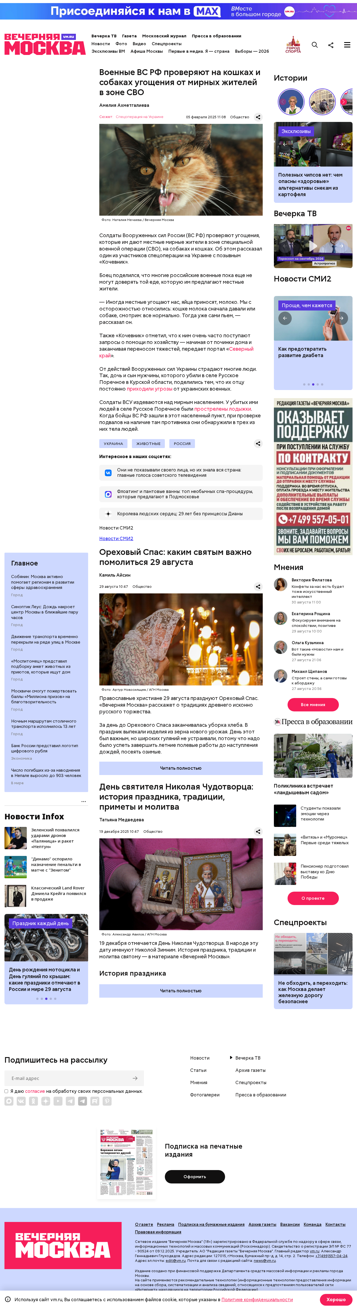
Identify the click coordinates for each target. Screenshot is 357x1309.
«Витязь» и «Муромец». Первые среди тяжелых (325, 840)
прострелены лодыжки (222, 408)
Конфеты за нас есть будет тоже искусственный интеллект (318, 591)
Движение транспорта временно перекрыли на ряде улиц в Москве (45, 639)
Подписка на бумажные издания (211, 1224)
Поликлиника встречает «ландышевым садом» (303, 789)
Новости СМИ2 (116, 539)
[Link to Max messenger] (8, 1101)
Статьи (198, 1070)
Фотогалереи (204, 1095)
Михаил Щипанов (309, 671)
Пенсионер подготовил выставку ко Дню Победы (325, 872)
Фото (121, 44)
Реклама (165, 1224)
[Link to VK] (21, 1101)
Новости (100, 44)
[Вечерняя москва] (63, 1245)
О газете (144, 1224)
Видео (139, 44)
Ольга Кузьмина (308, 643)
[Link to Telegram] (70, 1101)
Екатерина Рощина (311, 614)
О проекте (313, 898)
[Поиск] (315, 45)
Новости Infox (34, 816)
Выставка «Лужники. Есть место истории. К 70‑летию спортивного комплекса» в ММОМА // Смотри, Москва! (322, 102)
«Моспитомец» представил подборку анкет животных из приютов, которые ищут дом (41, 666)
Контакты (335, 1224)
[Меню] (347, 45)
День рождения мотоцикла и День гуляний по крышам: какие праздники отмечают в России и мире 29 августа (44, 979)
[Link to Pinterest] (107, 1101)
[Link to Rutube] (94, 1101)
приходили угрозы (149, 388)
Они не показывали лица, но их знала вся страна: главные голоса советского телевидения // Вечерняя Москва (291, 102)
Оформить (195, 1177)
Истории (290, 78)
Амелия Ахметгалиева (124, 105)
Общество (239, 117)
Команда (313, 1224)
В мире (17, 783)
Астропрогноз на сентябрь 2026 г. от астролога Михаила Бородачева (313, 246)
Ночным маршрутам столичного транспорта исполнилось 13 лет (43, 724)
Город (17, 595)
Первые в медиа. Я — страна (199, 51)
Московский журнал (164, 36)
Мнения (288, 567)
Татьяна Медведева (121, 820)
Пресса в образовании (216, 36)
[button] (15, 937)
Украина (113, 443)
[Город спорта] (293, 44)
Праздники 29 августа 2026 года (46, 937)
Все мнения (313, 705)
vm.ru (314, 1251)
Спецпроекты (167, 44)
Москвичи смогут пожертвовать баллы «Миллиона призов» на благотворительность (44, 696)
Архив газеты (250, 1070)
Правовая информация (158, 1232)
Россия (182, 443)
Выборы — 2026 (252, 51)
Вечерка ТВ (104, 36)
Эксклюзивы (296, 131)
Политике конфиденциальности (257, 1300)
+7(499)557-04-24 (331, 1255)
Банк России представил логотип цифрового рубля (44, 748)
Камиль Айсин (115, 575)
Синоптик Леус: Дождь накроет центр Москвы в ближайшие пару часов (44, 612)
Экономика (21, 758)
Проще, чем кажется (307, 305)
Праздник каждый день (40, 923)
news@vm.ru (265, 1260)
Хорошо (336, 1300)
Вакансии (290, 1224)
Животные (148, 443)
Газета (129, 36)
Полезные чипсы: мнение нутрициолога (313, 144)
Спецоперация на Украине (139, 117)
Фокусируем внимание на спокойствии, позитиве (316, 623)
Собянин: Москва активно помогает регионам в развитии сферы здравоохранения (42, 582)
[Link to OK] (33, 1101)
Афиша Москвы (147, 51)
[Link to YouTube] (58, 1101)
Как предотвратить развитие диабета (313, 318)
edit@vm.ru (176, 1260)
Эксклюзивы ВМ (108, 51)
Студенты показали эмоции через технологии (321, 814)
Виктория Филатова (312, 580)
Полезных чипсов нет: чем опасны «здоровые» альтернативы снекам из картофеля (310, 185)
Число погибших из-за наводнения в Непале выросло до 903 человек (46, 773)
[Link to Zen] (45, 1101)
